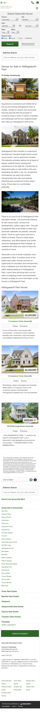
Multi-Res (28, 38)
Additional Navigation (20, 633)
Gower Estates (6, 539)
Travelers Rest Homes (11, 616)
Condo (12, 38)
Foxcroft (4, 536)
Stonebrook (5, 570)
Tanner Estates (6, 576)
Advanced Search (28, 43)
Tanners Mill (5, 579)
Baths (13, 29)
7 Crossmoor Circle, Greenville (20, 321)
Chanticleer (5, 520)
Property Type (6, 36)
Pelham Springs (7, 561)
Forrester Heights (7, 533)
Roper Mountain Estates (9, 564)
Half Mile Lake (6, 545)
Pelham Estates (7, 558)
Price (3, 23)
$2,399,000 (30, 369)
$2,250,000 (30, 315)
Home (5, 38)
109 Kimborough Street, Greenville (20, 426)
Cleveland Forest (7, 526)
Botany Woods (6, 517)
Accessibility (6, 706)
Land (20, 38)
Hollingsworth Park (8, 548)
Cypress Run (6, 530)
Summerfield (6, 573)
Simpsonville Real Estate (12, 606)
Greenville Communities (12, 507)
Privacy (20, 706)
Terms (14, 706)
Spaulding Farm (7, 567)
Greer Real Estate (9, 591)
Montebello (5, 551)
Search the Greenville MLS (13, 499)
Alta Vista (5, 511)
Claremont (5, 523)
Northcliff (4, 554)
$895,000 (30, 420)
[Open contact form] (37, 2)
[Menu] (37, 8)
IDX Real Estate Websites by (11, 704)
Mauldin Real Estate (10, 596)
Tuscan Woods (6, 582)
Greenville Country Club (9, 542)
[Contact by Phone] (32, 2)
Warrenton (5, 586)
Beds (3, 29)
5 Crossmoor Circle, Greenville (20, 376)
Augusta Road (6, 514)
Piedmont (6, 601)
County (4, 17)
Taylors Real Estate (10, 611)
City (23, 17)
